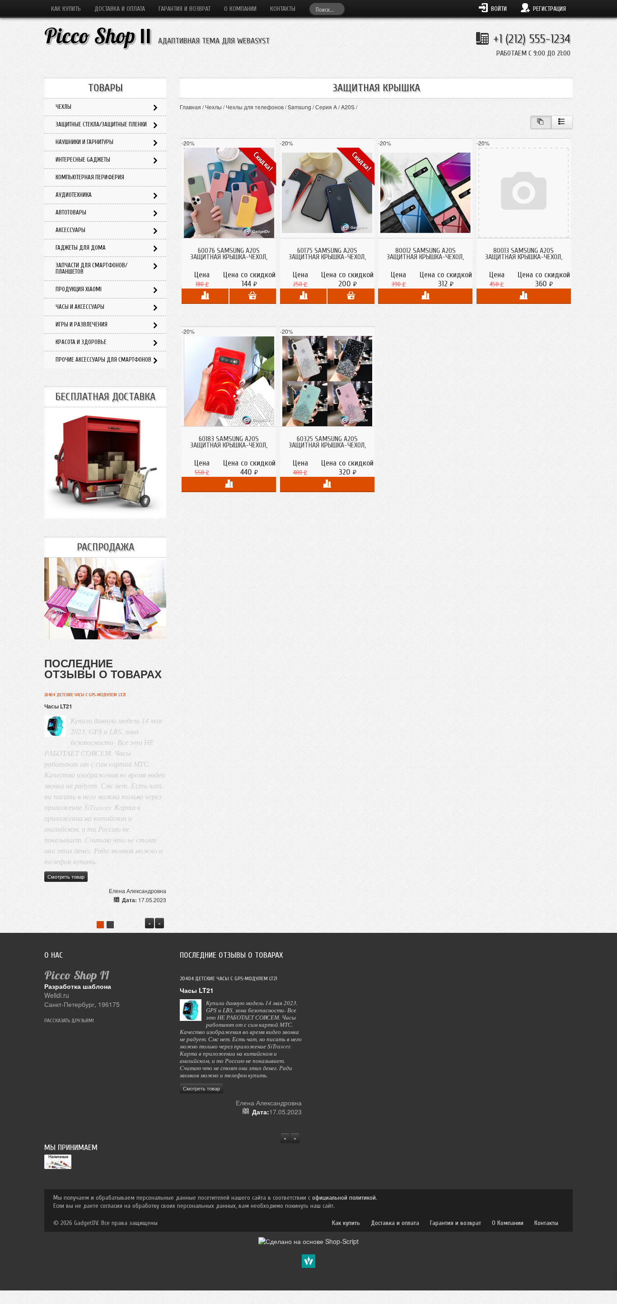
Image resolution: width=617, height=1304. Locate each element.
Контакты (282, 9)
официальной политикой (344, 1198)
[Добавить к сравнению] (205, 296)
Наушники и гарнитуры (84, 142)
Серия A (326, 107)
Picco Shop (97, 36)
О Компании (240, 9)
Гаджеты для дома (81, 247)
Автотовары (71, 212)
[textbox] (327, 8)
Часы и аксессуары (80, 306)
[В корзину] (252, 296)
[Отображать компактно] (541, 122)
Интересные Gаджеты (83, 159)
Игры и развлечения (82, 324)
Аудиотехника (74, 194)
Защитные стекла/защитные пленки (101, 124)
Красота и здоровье (81, 342)
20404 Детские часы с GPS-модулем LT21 (85, 695)
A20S (348, 107)
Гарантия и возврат (184, 9)
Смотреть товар (65, 876)
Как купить (66, 9)
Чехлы (213, 107)
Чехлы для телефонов (255, 107)
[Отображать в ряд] (562, 122)
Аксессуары (70, 230)
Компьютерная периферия (90, 177)
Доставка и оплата (119, 9)
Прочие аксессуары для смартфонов (103, 359)
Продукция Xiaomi (79, 289)
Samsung (299, 107)
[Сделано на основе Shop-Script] (308, 1240)
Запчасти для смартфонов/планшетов (91, 268)
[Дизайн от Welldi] (308, 1260)
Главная (190, 107)
